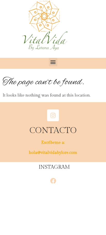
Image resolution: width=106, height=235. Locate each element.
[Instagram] (53, 115)
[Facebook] (53, 181)
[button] (53, 62)
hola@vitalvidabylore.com (53, 152)
